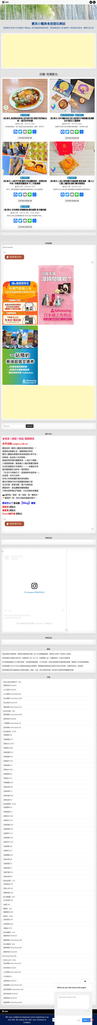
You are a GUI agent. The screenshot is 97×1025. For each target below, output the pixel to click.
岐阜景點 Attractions (11, 727)
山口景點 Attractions (11, 694)
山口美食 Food (9, 690)
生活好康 (7, 900)
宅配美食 (7, 884)
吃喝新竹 (7, 761)
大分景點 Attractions (11, 972)
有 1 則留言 (36, 213)
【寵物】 (5, 908)
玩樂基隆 (7, 812)
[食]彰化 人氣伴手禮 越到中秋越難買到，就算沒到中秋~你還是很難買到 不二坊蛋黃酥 (25, 182)
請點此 (19, 514)
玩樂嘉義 (7, 855)
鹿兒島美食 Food (9, 994)
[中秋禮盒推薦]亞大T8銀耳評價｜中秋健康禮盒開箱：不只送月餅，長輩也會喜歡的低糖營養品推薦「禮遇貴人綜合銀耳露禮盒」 (46, 662)
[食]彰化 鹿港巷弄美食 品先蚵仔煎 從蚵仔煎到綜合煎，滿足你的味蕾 (25, 119)
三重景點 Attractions (11, 723)
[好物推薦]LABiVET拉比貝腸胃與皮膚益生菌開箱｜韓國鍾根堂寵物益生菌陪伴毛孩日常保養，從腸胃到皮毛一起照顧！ (43, 666)
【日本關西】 (7, 944)
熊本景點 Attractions (11, 963)
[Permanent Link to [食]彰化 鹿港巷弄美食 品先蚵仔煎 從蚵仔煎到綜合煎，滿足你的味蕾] (25, 96)
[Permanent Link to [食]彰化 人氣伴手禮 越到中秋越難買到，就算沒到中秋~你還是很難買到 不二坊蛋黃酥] (25, 159)
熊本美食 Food (9, 968)
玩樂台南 (7, 859)
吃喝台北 (7, 744)
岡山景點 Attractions (11, 698)
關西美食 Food (9, 952)
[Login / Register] (90, 2)
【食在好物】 (7, 881)
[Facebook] (15, 132)
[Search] (94, 2)
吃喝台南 (7, 787)
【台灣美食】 (7, 731)
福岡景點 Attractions (11, 1002)
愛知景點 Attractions (11, 714)
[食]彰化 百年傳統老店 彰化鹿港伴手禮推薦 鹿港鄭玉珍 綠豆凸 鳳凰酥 (72, 119)
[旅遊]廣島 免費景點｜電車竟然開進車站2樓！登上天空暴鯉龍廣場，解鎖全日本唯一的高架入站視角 (36, 654)
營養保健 (7, 893)
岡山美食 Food (9, 703)
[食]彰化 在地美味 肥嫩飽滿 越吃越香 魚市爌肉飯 (25, 209)
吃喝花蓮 (7, 795)
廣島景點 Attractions (11, 707)
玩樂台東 (7, 876)
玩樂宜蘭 (7, 825)
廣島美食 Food (9, 685)
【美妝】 (5, 916)
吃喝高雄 (7, 791)
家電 (5, 904)
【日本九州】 (7, 960)
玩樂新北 (7, 820)
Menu (7, 2)
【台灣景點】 (7, 804)
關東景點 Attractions (11, 940)
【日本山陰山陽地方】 (10, 682)
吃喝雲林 (7, 735)
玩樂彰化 (7, 850)
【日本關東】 (7, 932)
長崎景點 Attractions (11, 985)
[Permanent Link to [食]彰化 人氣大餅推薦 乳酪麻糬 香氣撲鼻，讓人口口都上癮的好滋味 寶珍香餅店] (72, 159)
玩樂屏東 (7, 868)
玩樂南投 (7, 846)
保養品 (6, 928)
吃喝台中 (7, 769)
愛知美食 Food (9, 719)
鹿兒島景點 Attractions (12, 989)
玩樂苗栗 (7, 838)
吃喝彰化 (26, 115)
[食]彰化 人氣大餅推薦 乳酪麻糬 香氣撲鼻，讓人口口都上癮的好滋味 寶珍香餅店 (72, 182)
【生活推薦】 (7, 897)
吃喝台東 (7, 800)
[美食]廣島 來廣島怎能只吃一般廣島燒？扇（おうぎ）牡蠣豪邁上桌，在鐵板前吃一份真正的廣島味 (36, 658)
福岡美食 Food (9, 998)
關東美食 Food (9, 936)
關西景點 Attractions (11, 947)
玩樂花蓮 (7, 872)
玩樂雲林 (7, 807)
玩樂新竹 (7, 833)
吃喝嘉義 (7, 782)
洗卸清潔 (7, 924)
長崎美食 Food (9, 981)
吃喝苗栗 (7, 765)
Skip (78, 1020)
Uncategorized (68, 115)
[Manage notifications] (91, 1020)
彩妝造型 (7, 919)
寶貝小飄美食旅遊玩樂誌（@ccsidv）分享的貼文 (34, 623)
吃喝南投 (7, 774)
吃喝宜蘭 (7, 752)
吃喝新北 (7, 748)
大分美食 (7, 976)
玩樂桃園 (7, 829)
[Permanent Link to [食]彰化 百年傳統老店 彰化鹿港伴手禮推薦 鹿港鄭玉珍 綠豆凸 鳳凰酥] (72, 96)
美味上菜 (7, 888)
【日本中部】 (7, 711)
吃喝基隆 (7, 739)
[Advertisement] (48, 51)
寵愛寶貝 (7, 912)
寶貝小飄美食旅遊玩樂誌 (48, 24)
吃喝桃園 (7, 756)
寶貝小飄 (20, 124)
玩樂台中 (7, 842)
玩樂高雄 (7, 863)
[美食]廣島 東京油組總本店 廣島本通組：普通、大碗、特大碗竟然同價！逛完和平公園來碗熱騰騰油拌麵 (37, 670)
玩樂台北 (7, 816)
